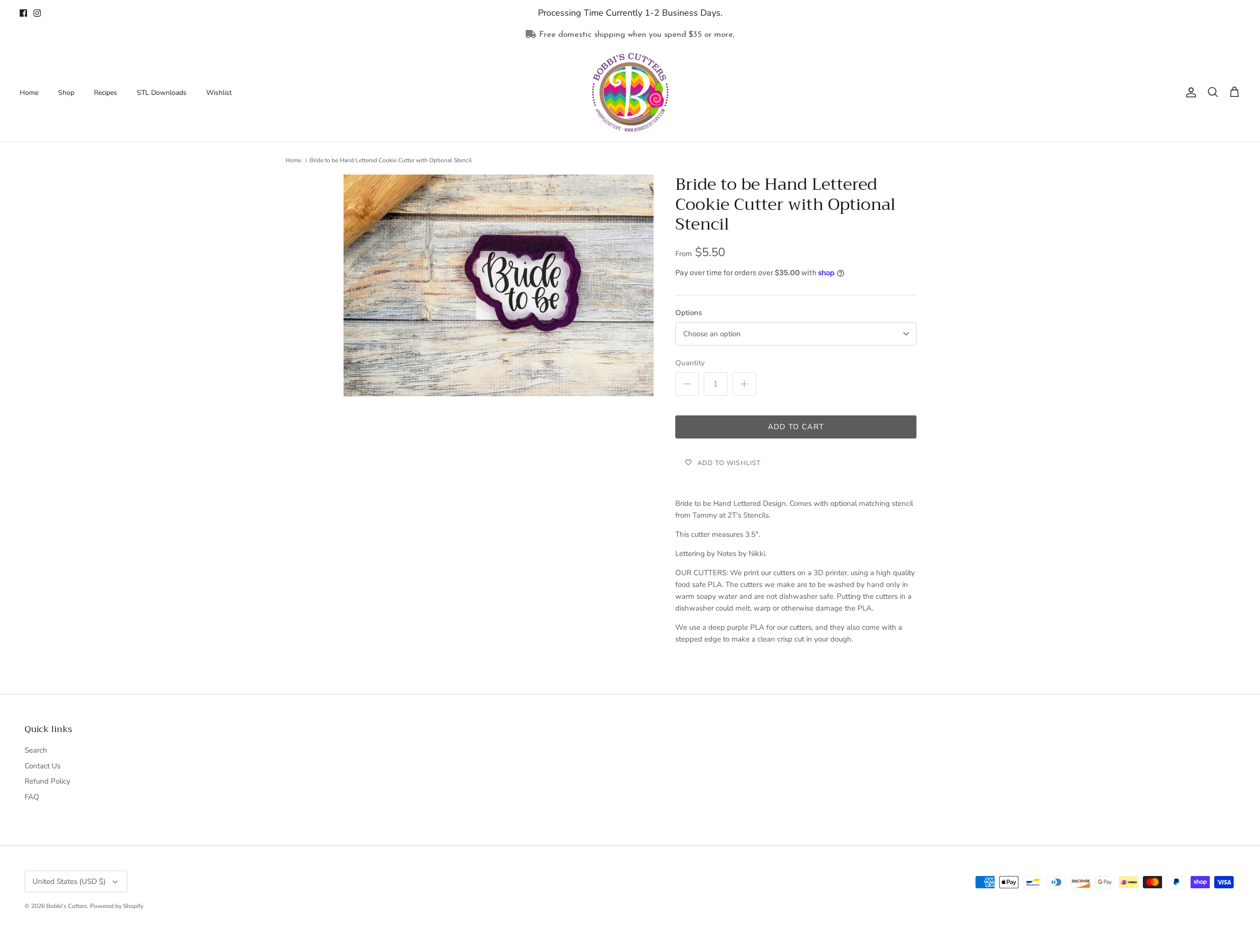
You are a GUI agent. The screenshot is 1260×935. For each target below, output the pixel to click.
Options (688, 313)
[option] (499, 286)
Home (29, 92)
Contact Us (43, 766)
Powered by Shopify (116, 906)
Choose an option (712, 334)
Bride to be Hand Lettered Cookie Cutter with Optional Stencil (391, 160)
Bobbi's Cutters (66, 906)
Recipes (105, 92)
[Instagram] (37, 13)
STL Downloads (162, 92)
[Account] (1189, 92)
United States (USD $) (69, 881)
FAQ (32, 797)
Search (36, 750)
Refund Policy (47, 781)
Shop (66, 92)
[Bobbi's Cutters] (630, 92)
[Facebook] (23, 13)
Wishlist (219, 92)
